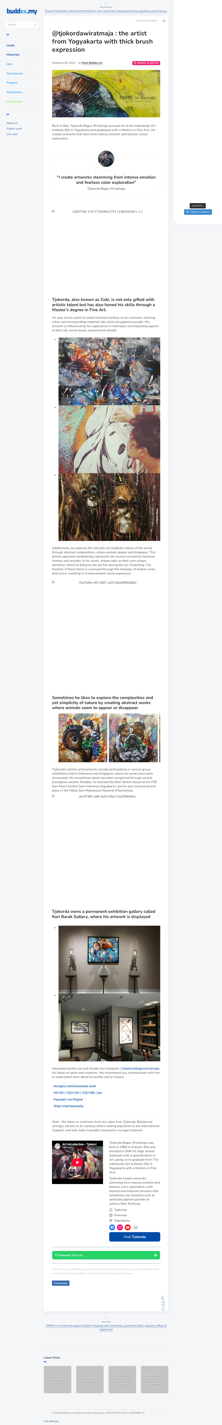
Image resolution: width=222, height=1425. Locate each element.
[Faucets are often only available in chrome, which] (197, 126)
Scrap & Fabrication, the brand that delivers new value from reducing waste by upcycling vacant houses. (106, 11)
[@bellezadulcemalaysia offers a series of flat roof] (197, 74)
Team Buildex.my (92, 63)
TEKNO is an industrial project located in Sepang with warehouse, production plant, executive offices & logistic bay (106, 1327)
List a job (12, 134)
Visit (135, 1236)
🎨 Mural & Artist (146, 63)
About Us (12, 123)
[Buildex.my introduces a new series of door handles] (197, 178)
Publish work (14, 128)
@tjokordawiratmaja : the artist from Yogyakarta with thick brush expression (102, 41)
